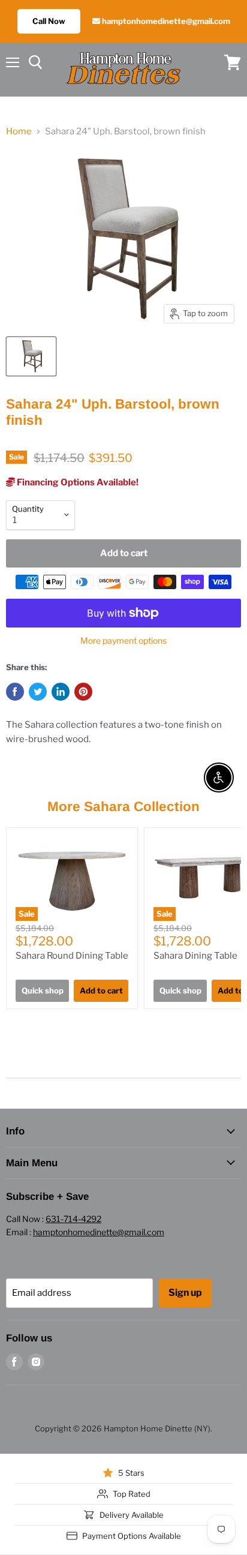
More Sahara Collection (123, 806)
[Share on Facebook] (15, 692)
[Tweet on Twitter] (38, 692)
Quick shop (43, 990)
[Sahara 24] (31, 356)
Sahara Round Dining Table (72, 955)
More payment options (123, 641)
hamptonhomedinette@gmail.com (165, 21)
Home (19, 132)
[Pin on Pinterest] (83, 692)
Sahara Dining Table (195, 955)
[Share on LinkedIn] (61, 692)
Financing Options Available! (76, 482)
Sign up (185, 1292)
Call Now (48, 21)
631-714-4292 (73, 1219)
